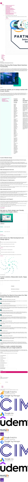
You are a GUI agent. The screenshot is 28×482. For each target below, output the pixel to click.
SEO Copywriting (8, 10)
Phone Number (2, 365)
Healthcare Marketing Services (10, 13)
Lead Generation (8, 7)
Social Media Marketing (9, 6)
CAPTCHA (1, 370)
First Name (3, 355)
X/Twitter (1, 352)
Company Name (2, 360)
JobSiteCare (2, 223)
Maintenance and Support (5, 101)
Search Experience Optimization (10, 8)
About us (3, 56)
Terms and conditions (7, 388)
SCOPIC (17, 389)
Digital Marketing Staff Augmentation (10, 9)
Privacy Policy (2, 388)
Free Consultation (2, 207)
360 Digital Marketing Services (10, 14)
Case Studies (3, 55)
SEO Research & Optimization (4, 99)
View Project (1, 234)
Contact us (7, 18)
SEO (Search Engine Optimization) (10, 5)
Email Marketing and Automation (10, 11)
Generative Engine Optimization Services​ (11, 12)
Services (3, 4)
